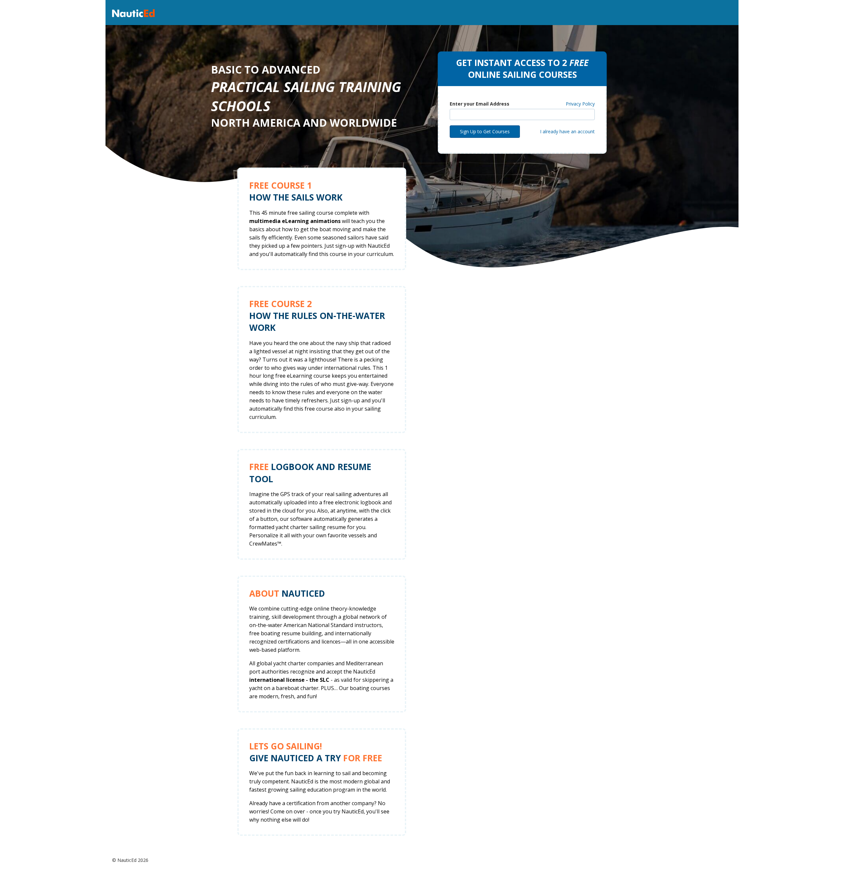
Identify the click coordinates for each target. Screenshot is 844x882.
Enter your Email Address (479, 104)
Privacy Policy (580, 104)
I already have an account (567, 131)
